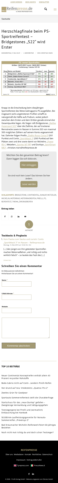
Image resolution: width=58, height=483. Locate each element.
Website (5, 307)
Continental (33, 195)
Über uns (9, 454)
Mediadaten (19, 454)
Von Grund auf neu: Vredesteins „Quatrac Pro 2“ (24, 388)
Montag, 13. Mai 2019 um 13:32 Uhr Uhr (17, 245)
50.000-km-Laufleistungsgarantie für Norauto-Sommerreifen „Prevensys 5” (23, 418)
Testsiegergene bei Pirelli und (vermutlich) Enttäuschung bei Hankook (22, 411)
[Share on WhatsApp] (11, 216)
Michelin (5, 198)
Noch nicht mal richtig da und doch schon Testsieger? (27, 432)
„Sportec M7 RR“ (23, 144)
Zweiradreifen (26, 201)
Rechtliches (36, 454)
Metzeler (51, 195)
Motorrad (15, 198)
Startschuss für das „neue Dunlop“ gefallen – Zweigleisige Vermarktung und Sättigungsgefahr (24, 403)
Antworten (7, 260)
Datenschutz (47, 454)
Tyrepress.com (23, 465)
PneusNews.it (39, 465)
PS (45, 198)
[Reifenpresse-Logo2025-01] (16, 9)
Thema (15, 201)
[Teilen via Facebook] (5, 216)
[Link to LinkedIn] (33, 474)
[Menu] (55, 9)
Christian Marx (47, 53)
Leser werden (16, 2)
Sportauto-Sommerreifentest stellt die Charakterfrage (27, 397)
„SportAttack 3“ (26, 138)
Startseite (5, 18)
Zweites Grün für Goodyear (14, 392)
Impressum (20, 460)
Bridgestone (21, 195)
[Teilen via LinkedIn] (18, 216)
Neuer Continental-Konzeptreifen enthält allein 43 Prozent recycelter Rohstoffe (25, 377)
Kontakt (28, 454)
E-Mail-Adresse (8, 293)
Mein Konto (30, 2)
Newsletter (44, 2)
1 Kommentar (28, 53)
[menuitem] (16, 2)
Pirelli (40, 198)
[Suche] (46, 9)
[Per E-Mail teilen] (25, 216)
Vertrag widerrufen (34, 460)
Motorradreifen (28, 198)
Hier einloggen (29, 164)
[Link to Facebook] (29, 474)
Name (5, 280)
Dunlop (43, 195)
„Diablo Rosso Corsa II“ (37, 135)
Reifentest (6, 201)
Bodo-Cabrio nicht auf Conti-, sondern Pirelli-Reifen (26, 383)
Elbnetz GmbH (48, 479)
